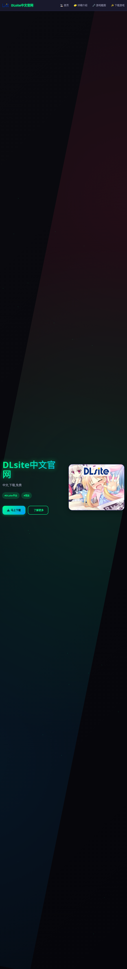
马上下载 (16, 510)
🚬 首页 (64, 5)
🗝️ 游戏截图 (99, 5)
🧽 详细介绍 (80, 5)
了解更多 (39, 510)
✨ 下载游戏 (118, 5)
